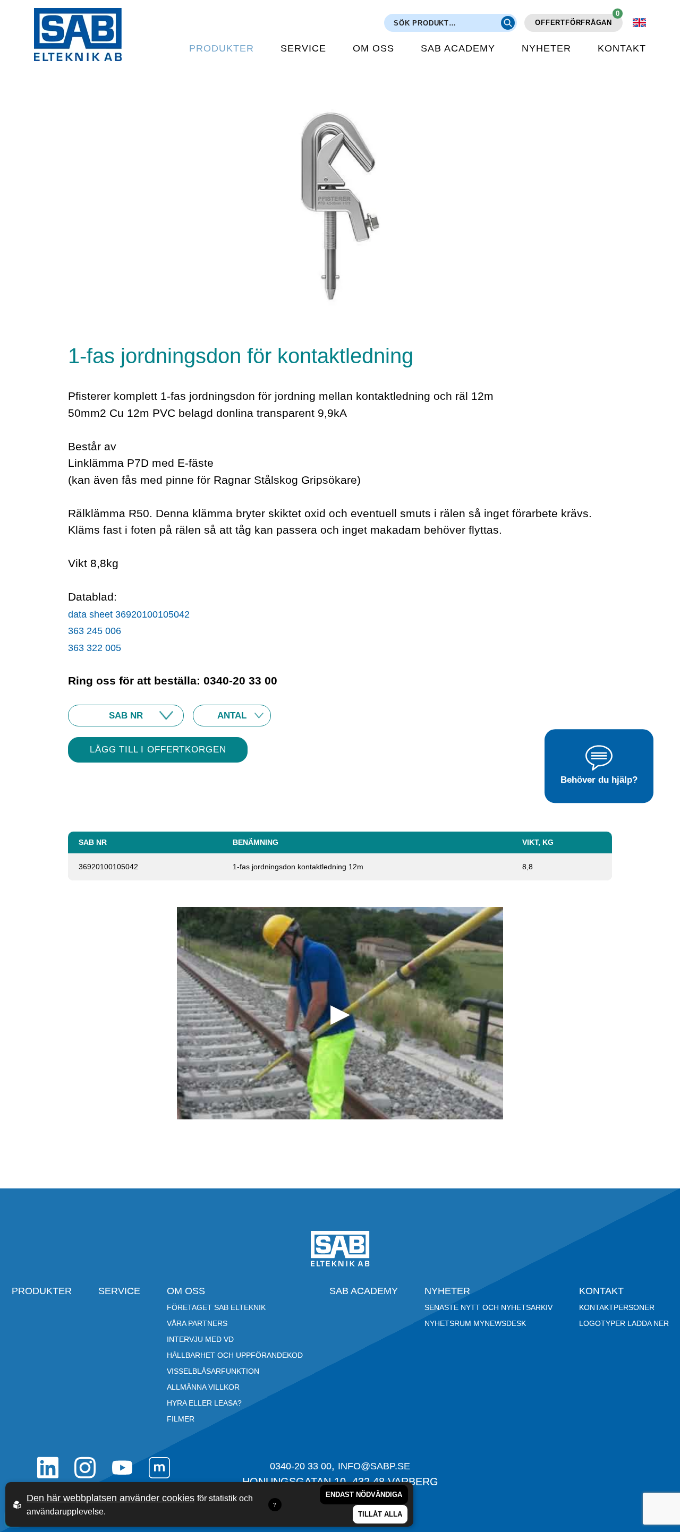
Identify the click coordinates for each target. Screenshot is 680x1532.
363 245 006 (96, 631)
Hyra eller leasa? (204, 1403)
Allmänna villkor (203, 1387)
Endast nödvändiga (364, 1495)
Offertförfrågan (577, 20)
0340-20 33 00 (301, 1466)
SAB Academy (458, 48)
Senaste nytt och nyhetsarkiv (488, 1307)
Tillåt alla (380, 1514)
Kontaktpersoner (616, 1307)
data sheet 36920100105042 (129, 614)
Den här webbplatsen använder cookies (110, 1498)
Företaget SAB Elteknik (216, 1307)
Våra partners (197, 1323)
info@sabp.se (374, 1466)
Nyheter (546, 48)
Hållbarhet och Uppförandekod (235, 1355)
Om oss (373, 48)
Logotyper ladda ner (624, 1323)
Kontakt (622, 48)
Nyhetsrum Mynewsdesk (475, 1323)
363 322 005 (94, 648)
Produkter (221, 48)
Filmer (180, 1419)
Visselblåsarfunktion (213, 1371)
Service (303, 48)
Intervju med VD (200, 1339)
